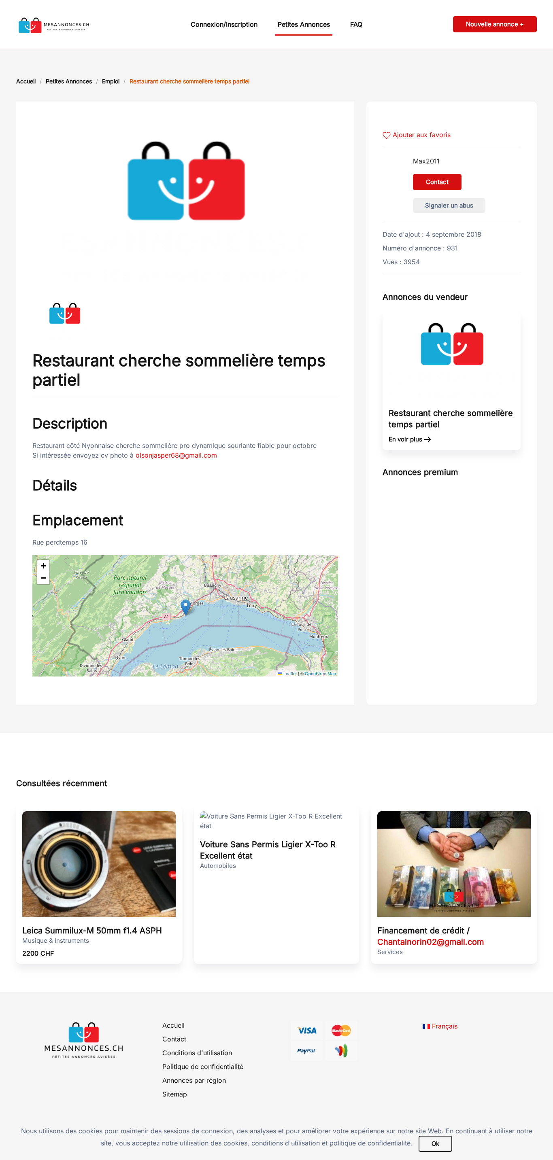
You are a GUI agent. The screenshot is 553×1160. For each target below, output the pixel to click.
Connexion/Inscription (224, 24)
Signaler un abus (449, 205)
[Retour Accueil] (66, 24)
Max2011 (426, 161)
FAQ (356, 24)
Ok (435, 1143)
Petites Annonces (304, 24)
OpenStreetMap (320, 673)
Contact (437, 182)
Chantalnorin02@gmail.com (430, 942)
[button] (186, 607)
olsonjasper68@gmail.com (176, 455)
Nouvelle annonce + (495, 24)
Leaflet (289, 673)
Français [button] (443, 1026)
